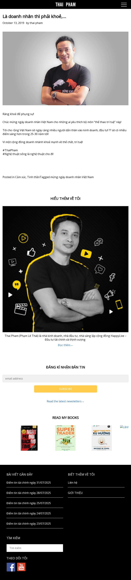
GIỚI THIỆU (75, 493)
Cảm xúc (20, 177)
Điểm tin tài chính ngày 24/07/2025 (28, 513)
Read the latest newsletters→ (65, 401)
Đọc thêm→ (65, 345)
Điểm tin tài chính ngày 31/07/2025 (28, 482)
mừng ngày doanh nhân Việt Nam (72, 177)
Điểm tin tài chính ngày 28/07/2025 (28, 493)
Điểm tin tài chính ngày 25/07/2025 (28, 503)
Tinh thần (33, 177)
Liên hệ (72, 482)
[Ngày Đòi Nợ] (29, 438)
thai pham (36, 23)
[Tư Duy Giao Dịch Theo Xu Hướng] (102, 438)
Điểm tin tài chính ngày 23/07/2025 (28, 523)
